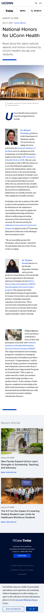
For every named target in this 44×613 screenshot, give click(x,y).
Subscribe (22, 556)
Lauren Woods (20, 23)
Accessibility (22, 574)
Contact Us (16, 551)
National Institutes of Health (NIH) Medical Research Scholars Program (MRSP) (20, 345)
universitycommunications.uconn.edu (22, 549)
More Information (13, 609)
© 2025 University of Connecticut (22, 565)
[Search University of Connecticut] (36, 3)
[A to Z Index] (40, 3)
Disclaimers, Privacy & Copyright (22, 570)
